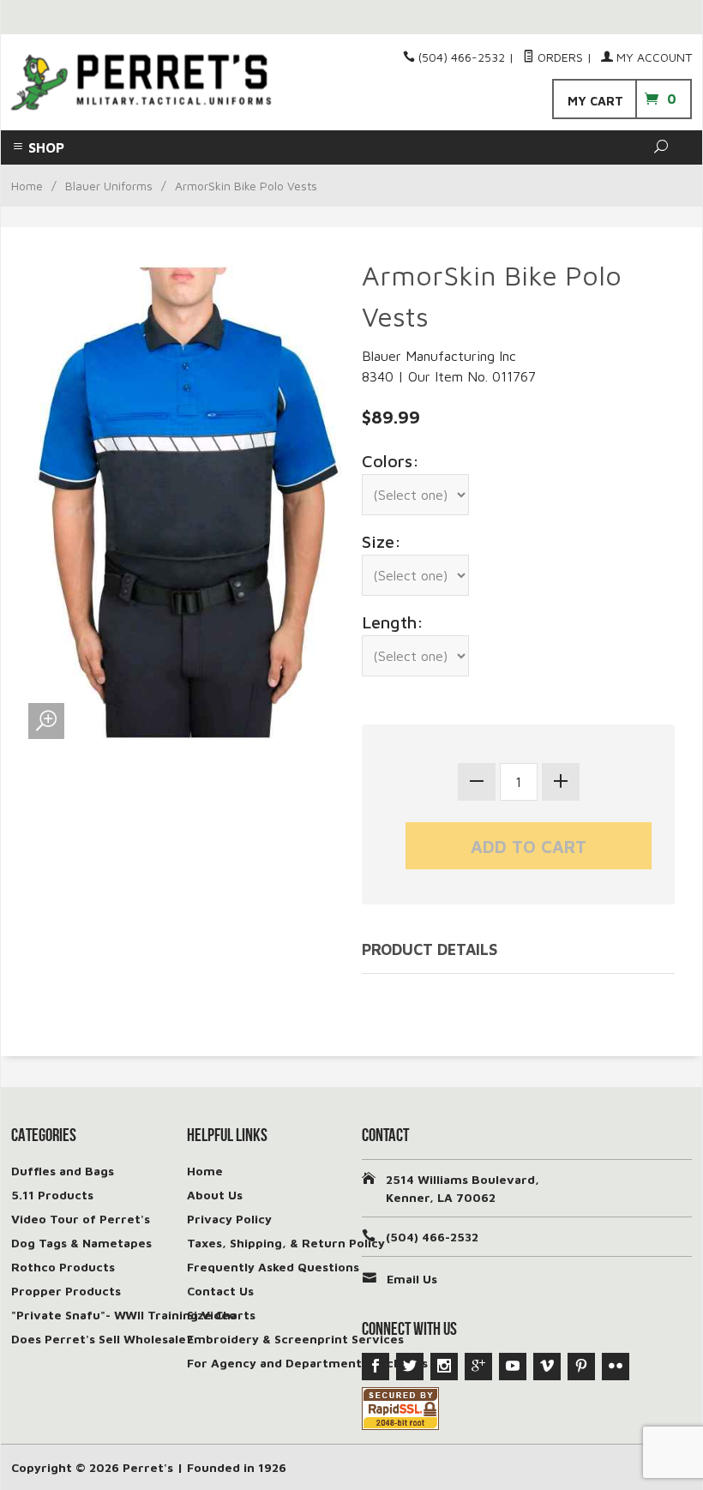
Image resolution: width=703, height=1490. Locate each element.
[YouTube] (512, 1366)
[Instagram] (444, 1366)
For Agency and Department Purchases (307, 1362)
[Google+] (478, 1366)
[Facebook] (375, 1366)
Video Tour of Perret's (80, 1218)
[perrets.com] (141, 83)
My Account (652, 57)
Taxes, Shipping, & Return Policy (286, 1242)
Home (27, 185)
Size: (381, 541)
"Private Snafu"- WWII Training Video (124, 1314)
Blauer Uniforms (109, 185)
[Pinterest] (581, 1366)
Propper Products (66, 1290)
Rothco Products (63, 1266)
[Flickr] (615, 1366)
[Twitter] (410, 1366)
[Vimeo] (547, 1366)
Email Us (412, 1278)
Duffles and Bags (62, 1170)
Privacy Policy (229, 1218)
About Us (215, 1194)
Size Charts (221, 1314)
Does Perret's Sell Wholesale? (102, 1338)
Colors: (390, 461)
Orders (558, 57)
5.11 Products (52, 1194)
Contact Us (220, 1290)
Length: (393, 622)
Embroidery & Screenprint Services (295, 1338)
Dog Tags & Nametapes (81, 1242)
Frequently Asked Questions (273, 1266)
